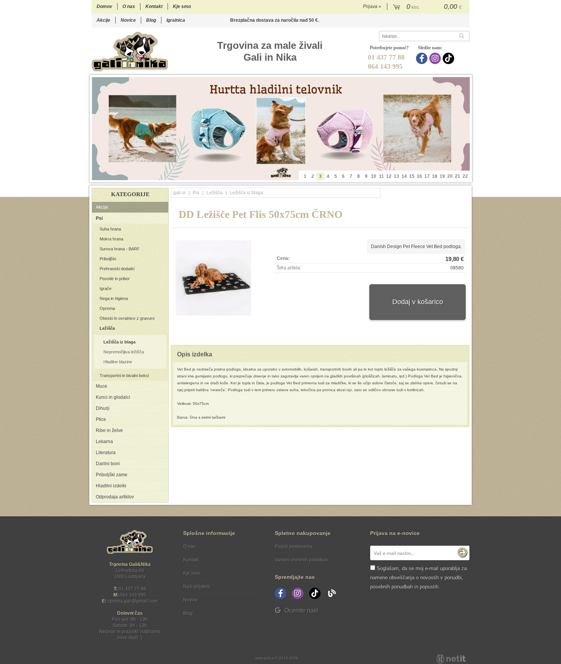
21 (457, 176)
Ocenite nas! (301, 610)
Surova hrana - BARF (120, 249)
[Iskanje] (464, 36)
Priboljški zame (111, 474)
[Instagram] (436, 58)
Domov (104, 6)
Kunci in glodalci (113, 397)
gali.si (179, 192)
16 (419, 176)
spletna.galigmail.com (133, 601)
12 (389, 176)
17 (427, 176)
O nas (129, 6)
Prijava (372, 6)
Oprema (107, 308)
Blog (151, 20)
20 (450, 176)
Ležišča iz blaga (119, 342)
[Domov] (130, 51)
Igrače (105, 288)
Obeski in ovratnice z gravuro (127, 318)
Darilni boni (108, 463)
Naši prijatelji (196, 586)
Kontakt (154, 6)
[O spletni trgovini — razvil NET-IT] (451, 659)
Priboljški (108, 258)
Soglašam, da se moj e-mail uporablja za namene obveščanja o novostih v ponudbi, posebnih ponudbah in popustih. (418, 578)
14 (404, 176)
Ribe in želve (109, 430)
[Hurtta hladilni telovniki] (281, 128)
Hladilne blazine (117, 361)
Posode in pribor (115, 278)
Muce (101, 386)
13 (396, 176)
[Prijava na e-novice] (462, 553)
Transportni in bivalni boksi (124, 375)
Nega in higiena (114, 298)
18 (434, 176)
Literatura (106, 452)
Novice (128, 20)
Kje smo (182, 6)
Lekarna (104, 441)
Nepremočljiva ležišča (123, 352)
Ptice (101, 419)
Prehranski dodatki (117, 268)
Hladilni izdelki (111, 485)
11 (381, 176)
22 (465, 176)
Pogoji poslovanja (293, 546)
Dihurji (103, 408)
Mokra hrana (111, 239)
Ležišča (107, 328)
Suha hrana (110, 229)
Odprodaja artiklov (115, 497)
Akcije (103, 20)
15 (411, 176)
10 (373, 176)
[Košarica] (428, 7)
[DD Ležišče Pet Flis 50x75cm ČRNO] (213, 277)
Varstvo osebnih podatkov (301, 559)
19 (442, 176)
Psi (99, 218)
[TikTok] (449, 58)
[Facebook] (422, 58)
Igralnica (175, 20)
